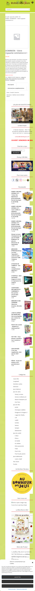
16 (12, 554)
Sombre (17, 423)
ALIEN (16, 407)
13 (27, 552)
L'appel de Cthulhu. (20, 415)
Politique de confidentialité (22, 589)
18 (15, 554)
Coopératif (16, 381)
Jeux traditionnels (17, 456)
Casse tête (16, 379)
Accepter (17, 577)
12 (25, 552)
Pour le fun (18, 451)
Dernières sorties (17, 384)
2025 (21, 554)
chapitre (19, 557)
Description (11, 84)
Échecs (16, 438)
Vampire (17, 428)
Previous (13, 107)
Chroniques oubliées (20, 410)
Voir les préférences (17, 586)
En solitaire (18, 443)
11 (23, 552)
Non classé (16, 461)
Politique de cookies (12, 589)
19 (17, 554)
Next (31, 107)
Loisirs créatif (18, 459)
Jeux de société (14, 17)
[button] (32, 562)
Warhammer (18, 430)
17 (14, 554)
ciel (23, 557)
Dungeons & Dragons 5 (21, 412)
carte (13, 556)
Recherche (16, 152)
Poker (16, 448)
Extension (15, 386)
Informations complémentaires (16, 88)
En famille (17, 441)
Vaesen (17, 425)
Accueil (7, 17)
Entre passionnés (13, 78)
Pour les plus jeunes (20, 454)
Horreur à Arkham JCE (20, 397)
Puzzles (15, 464)
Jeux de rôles (16, 404)
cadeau (27, 554)
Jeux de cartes (17, 392)
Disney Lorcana (19, 394)
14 (29, 552)
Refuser (17, 581)
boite (23, 554)
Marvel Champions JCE (21, 399)
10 (22, 552)
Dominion (12, 80)
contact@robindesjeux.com (22, 136)
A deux (22, 77)
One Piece (17, 402)
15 (30, 552)
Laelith (16, 420)
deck (28, 556)
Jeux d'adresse (17, 389)
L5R (16, 417)
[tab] (10, 85)
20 (19, 554)
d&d (26, 557)
